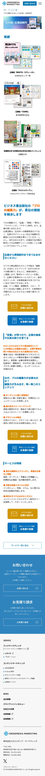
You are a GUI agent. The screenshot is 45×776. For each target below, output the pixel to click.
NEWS (6, 694)
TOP (4, 10)
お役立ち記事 (8, 709)
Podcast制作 (9, 671)
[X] (5, 761)
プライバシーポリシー (10, 767)
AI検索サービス (10, 682)
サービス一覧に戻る (22, 545)
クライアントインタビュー (14, 704)
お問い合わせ (29, 3)
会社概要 (7, 699)
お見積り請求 (27, 622)
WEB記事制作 (9, 668)
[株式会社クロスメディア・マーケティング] (11, 3)
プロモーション (10, 657)
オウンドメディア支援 (12, 675)
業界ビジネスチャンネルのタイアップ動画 (20, 678)
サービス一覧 (12, 10)
